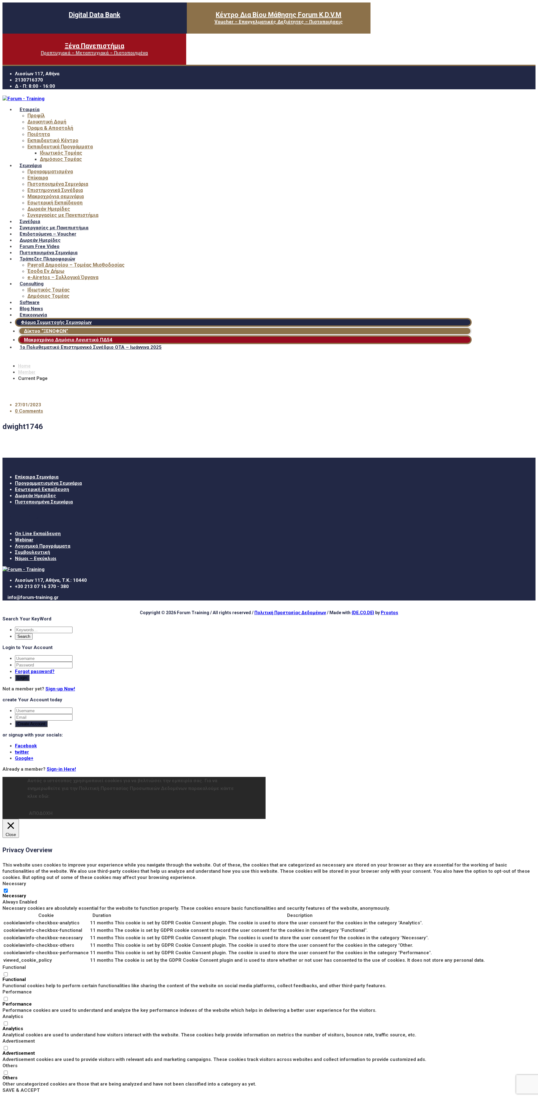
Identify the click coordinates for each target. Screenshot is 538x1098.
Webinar (24, 540)
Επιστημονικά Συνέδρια (55, 190)
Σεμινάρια (31, 165)
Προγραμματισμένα (50, 172)
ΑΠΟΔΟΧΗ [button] (41, 813)
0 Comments (29, 411)
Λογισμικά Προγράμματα (42, 546)
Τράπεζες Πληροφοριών (47, 259)
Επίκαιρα (37, 178)
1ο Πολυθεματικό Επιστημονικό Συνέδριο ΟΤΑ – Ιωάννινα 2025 (91, 347)
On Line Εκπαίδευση (38, 533)
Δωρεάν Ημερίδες (48, 209)
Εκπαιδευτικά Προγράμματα (60, 147)
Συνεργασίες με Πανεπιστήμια (62, 215)
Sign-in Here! (61, 769)
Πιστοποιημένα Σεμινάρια (57, 184)
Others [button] (9, 1065)
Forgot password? (34, 671)
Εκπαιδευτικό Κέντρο (52, 140)
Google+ (24, 758)
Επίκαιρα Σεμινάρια (37, 477)
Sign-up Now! (60, 689)
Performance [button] (17, 992)
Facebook (26, 746)
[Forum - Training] (23, 98)
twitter (22, 752)
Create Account (31, 724)
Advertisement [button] (18, 1041)
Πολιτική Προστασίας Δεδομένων (290, 612)
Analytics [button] (12, 1016)
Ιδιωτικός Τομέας (61, 153)
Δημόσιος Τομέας (61, 159)
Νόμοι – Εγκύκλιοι (35, 558)
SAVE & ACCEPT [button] (21, 1090)
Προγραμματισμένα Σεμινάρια (48, 483)
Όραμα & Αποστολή (50, 128)
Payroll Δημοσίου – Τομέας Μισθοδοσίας (76, 265)
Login (22, 677)
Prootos (389, 612)
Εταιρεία (30, 109)
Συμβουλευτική (32, 552)
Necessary (14, 896)
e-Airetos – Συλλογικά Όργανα (62, 277)
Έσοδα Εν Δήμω (45, 271)
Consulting (32, 284)
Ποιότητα (38, 134)
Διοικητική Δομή (46, 122)
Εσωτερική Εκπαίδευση (55, 203)
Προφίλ (36, 116)
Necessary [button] (14, 883)
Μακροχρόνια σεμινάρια (55, 196)
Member (26, 372)
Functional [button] (14, 967)
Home (24, 365)
